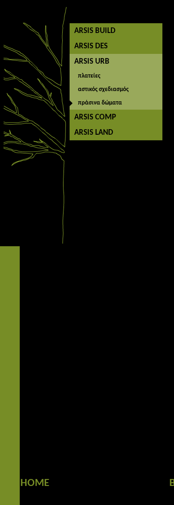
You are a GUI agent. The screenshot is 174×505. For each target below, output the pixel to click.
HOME (34, 483)
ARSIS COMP (95, 117)
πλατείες (89, 76)
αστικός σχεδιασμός (103, 89)
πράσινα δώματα (100, 103)
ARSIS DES (91, 46)
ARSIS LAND (93, 133)
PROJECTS (116, 483)
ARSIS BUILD (95, 31)
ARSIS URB (92, 62)
